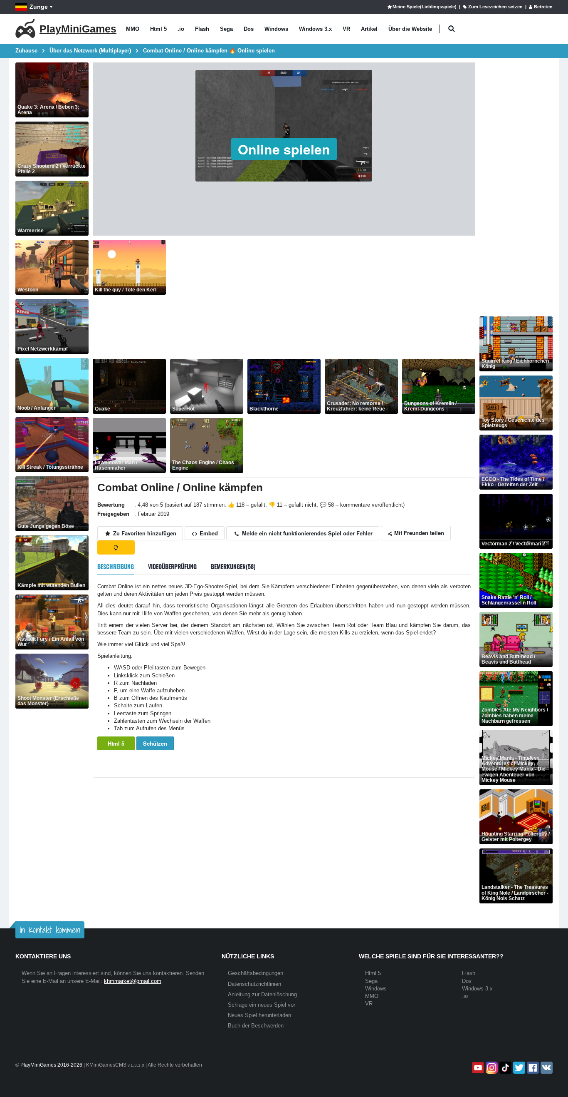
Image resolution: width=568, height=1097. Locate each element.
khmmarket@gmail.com (132, 981)
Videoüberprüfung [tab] (172, 566)
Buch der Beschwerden (256, 1025)
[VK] (546, 1068)
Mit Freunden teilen (418, 533)
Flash (202, 29)
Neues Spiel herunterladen (259, 1015)
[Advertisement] (322, 298)
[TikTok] (504, 1068)
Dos (249, 29)
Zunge (39, 6)
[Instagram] (491, 1068)
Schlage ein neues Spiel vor (261, 1005)
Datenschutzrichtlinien (254, 984)
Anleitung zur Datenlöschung (262, 994)
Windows (276, 29)
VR (346, 29)
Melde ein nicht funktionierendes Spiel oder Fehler (306, 533)
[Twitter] (518, 1068)
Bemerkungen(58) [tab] (233, 566)
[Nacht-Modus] (116, 547)
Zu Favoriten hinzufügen (143, 533)
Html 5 (158, 29)
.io (181, 29)
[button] (451, 29)
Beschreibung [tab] (115, 566)
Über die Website (410, 29)
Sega (226, 29)
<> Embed (204, 533)
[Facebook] (532, 1068)
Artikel (369, 29)
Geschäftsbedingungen (255, 973)
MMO (132, 29)
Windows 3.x (315, 29)
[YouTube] (477, 1068)
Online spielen (284, 149)
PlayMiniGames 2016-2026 (51, 1065)
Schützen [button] (155, 743)
